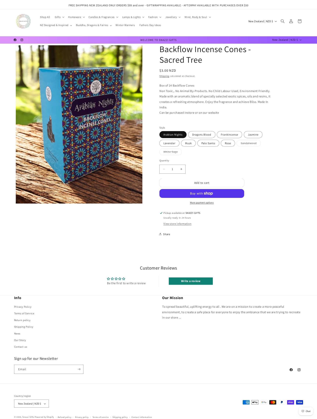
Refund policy (64, 417)
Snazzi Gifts (28, 417)
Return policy (22, 320)
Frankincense (229, 134)
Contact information (142, 417)
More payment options (202, 202)
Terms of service (100, 417)
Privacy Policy (23, 307)
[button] (59, 17)
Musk (188, 143)
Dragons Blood (201, 134)
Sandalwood (251, 143)
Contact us (20, 347)
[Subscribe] (79, 369)
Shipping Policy (23, 327)
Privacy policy (82, 417)
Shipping (164, 76)
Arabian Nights (173, 134)
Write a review (191, 281)
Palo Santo (208, 143)
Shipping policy (120, 417)
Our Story (20, 340)
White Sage (172, 151)
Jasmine (253, 134)
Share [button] (166, 234)
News (17, 333)
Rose (228, 143)
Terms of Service (24, 313)
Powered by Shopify (44, 417)
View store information (177, 223)
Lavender (169, 143)
